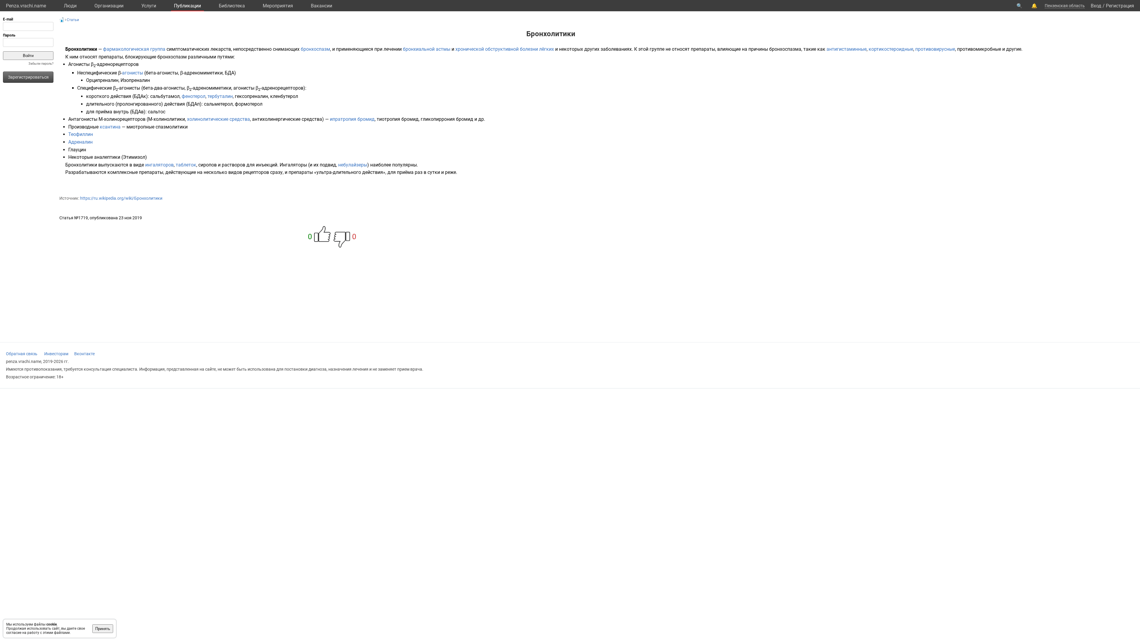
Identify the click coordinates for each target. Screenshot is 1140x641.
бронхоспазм (315, 49)
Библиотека (232, 6)
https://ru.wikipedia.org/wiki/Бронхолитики (121, 198)
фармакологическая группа (134, 49)
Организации (109, 6)
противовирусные (935, 49)
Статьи (73, 20)
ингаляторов (159, 165)
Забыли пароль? (40, 64)
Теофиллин (80, 134)
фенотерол (193, 96)
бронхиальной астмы (426, 49)
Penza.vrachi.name (26, 6)
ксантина (110, 127)
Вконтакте (84, 353)
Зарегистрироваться (28, 77)
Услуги (148, 6)
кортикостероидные (891, 49)
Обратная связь (21, 353)
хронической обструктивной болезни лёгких (504, 49)
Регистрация (1120, 6)
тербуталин (220, 96)
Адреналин (80, 142)
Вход (1096, 6)
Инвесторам (56, 353)
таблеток (186, 165)
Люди (70, 6)
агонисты (132, 73)
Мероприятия (278, 6)
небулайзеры (352, 165)
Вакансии (321, 6)
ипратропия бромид (352, 119)
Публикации (187, 6)
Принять (102, 628)
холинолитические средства (218, 119)
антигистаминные (846, 49)
